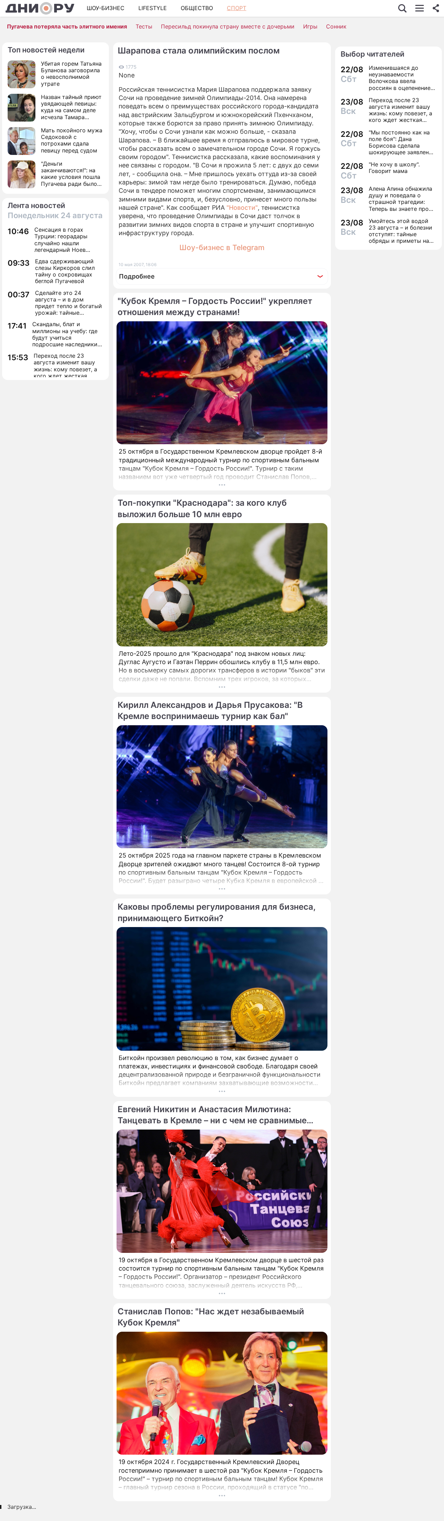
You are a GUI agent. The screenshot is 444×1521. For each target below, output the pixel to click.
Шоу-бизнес (106, 8)
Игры (310, 26)
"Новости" (242, 207)
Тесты (144, 26)
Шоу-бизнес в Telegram (222, 247)
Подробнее (137, 276)
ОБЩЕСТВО (197, 8)
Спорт (236, 8)
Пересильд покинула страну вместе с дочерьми (227, 26)
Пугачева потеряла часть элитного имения (67, 26)
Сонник (336, 26)
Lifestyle (152, 8)
